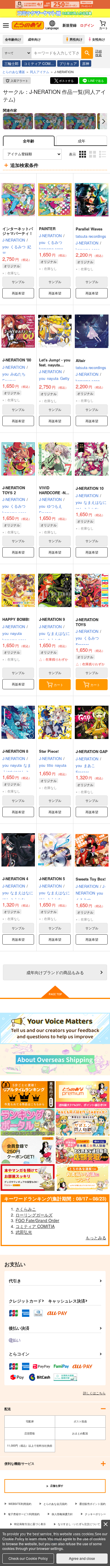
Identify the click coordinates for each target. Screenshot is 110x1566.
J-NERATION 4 (15, 878)
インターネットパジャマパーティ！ (17, 231)
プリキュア (68, 63)
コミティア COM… (39, 63)
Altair (80, 360)
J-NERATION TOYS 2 (13, 490)
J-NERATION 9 (52, 619)
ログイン (87, 25)
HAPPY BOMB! (15, 619)
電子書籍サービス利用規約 (24, 1514)
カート (58, 684)
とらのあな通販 (13, 71)
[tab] (81, 141)
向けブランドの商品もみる (55, 972)
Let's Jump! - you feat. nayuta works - (54, 365)
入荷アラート (19, 81)
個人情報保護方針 (62, 1514)
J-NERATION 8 (15, 751)
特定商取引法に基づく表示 (30, 1524)
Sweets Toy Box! (91, 879)
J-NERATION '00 (16, 360)
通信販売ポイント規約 (92, 1504)
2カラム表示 (93, 158)
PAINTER (47, 228)
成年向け (34, 39)
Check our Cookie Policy (28, 1558)
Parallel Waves (89, 229)
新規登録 (69, 25)
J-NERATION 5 (52, 878)
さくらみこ (26, 1209)
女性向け (98, 39)
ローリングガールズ (34, 1215)
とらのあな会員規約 (55, 1504)
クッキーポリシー (95, 1514)
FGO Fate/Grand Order (37, 1220)
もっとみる (96, 1238)
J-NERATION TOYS (87, 622)
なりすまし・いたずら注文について (79, 1524)
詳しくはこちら (94, 1393)
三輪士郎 (11, 63)
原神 (85, 63)
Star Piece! (49, 751)
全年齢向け (13, 39)
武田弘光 (24, 1232)
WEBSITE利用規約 (20, 1504)
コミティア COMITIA (35, 1226)
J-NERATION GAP (92, 751)
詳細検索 (98, 53)
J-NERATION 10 (90, 488)
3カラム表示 (83, 158)
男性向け (76, 39)
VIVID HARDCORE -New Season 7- (54, 492)
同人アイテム (39, 71)
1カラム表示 (103, 158)
